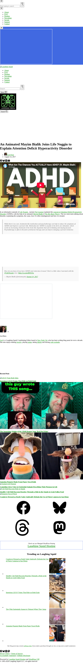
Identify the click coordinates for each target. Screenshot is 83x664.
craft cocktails (55, 342)
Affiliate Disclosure (23, 656)
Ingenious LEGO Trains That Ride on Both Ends (18, 381)
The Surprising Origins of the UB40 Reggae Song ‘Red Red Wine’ (24, 431)
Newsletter (8, 76)
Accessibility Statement (8, 656)
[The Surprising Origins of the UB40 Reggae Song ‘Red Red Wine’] (41, 428)
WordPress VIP (34, 659)
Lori (1, 340)
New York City (42, 340)
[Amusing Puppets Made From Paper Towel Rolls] (41, 479)
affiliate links (28, 646)
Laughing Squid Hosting (41, 546)
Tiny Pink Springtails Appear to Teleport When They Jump (26, 609)
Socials (6, 78)
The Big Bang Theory (52, 214)
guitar (30, 342)
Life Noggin (24, 212)
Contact (7, 82)
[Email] (9, 161)
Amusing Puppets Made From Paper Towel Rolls (18, 482)
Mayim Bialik (38, 214)
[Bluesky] (4, 161)
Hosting (7, 74)
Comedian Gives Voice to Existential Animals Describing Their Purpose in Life (28, 487)
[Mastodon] (59, 535)
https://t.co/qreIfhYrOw (26, 273)
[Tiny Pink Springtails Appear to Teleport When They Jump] (57, 624)
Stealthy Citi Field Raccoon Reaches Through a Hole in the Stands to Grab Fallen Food (32, 492)
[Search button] (22, 87)
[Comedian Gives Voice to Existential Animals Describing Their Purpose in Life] (8, 484)
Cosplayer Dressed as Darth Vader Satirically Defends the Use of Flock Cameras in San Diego (34, 497)
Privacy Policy (5, 654)
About (6, 70)
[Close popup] (1, 28)
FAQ (6, 72)
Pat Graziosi (39, 212)
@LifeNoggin (9, 273)
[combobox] (10, 89)
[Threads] (6, 161)
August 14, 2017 (32, 277)
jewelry (19, 342)
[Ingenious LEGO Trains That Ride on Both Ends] (9, 378)
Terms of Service (17, 654)
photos (39, 342)
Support (7, 80)
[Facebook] (1, 161)
